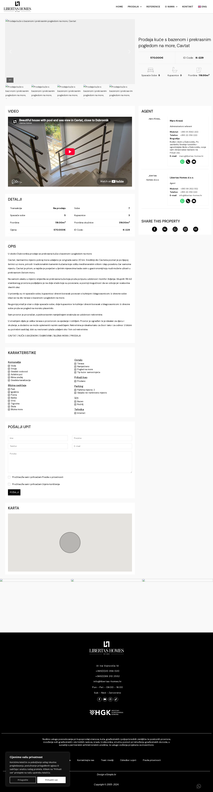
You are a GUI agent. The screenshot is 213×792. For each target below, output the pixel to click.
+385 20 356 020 (188, 135)
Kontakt (187, 6)
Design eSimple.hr (106, 774)
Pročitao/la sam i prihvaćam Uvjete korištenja (36, 484)
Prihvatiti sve (51, 780)
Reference (153, 6)
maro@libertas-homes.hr (191, 156)
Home (119, 6)
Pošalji (14, 492)
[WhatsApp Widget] (199, 786)
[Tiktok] (116, 699)
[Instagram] (110, 699)
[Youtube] (105, 699)
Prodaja (133, 6)
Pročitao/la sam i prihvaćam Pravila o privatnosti (37, 477)
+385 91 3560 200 (189, 132)
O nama (170, 6)
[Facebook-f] (99, 699)
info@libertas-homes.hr (190, 195)
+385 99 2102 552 (189, 188)
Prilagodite (23, 780)
